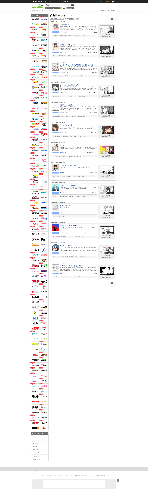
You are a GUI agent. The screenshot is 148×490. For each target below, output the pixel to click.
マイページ (112, 10)
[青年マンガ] (63, 32)
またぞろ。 (63, 145)
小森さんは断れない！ (67, 45)
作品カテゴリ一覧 (37, 433)
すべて (34, 436)
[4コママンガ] (63, 52)
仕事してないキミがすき (68, 185)
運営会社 (43, 475)
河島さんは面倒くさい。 (68, 105)
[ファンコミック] (64, 72)
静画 (39, 1)
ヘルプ (54, 475)
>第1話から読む (106, 34)
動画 (36, 1)
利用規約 (49, 475)
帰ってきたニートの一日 (68, 225)
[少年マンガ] (63, 92)
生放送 (42, 1)
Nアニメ (60, 1)
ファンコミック (36, 459)
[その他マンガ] (63, 112)
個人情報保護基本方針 (62, 475)
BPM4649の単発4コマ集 (68, 165)
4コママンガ (36, 452)
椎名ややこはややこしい (68, 246)
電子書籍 (71, 8)
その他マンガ (36, 456)
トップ (49, 8)
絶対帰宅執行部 (65, 205)
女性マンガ (35, 449)
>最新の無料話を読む (107, 36)
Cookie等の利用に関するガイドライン (78, 475)
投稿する (104, 10)
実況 (57, 1)
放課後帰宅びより (66, 25)
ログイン (99, 1)
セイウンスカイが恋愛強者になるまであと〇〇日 (77, 65)
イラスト (56, 8)
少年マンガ (35, 440)
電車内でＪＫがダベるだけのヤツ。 (72, 266)
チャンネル (48, 1)
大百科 (53, 1)
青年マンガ (35, 443)
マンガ (63, 8)
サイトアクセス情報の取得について (96, 475)
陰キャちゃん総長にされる (69, 85)
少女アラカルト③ (66, 125)
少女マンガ (35, 446)
